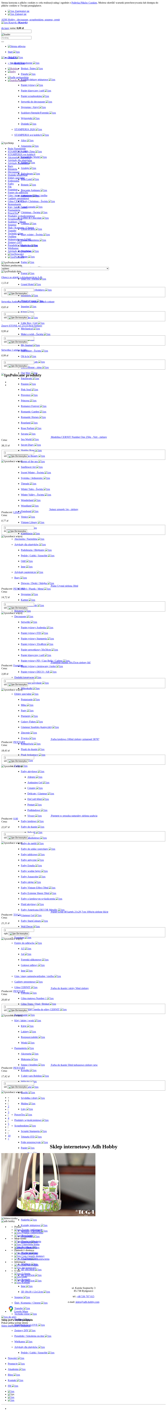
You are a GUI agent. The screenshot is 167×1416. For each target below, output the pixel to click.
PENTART (19, 588)
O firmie (25, 1273)
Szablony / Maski (17, 221)
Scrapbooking (15, 218)
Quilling (12, 236)
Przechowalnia (29, 1247)
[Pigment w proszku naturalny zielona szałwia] (26, 815)
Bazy (10, 166)
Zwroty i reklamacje (31, 1229)
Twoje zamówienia (31, 1241)
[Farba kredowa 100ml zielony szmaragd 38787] (26, 739)
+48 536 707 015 (85, 1296)
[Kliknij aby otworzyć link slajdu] (18, 77)
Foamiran (13, 189)
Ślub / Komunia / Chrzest (21, 227)
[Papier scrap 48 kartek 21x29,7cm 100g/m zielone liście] (26, 911)
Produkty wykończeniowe (21, 216)
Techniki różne (15, 233)
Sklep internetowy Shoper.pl (15, 1325)
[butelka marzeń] (17, 80)
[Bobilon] (13, 68)
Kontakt (25, 1279)
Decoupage (14, 172)
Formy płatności (29, 1253)
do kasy (5, 28)
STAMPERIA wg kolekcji (21, 154)
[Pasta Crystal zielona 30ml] (26, 585)
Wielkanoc (13, 248)
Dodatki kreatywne (18, 175)
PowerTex (13, 213)
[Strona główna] (16, 46)
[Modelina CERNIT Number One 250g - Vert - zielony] (26, 437)
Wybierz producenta (11, 265)
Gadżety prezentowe (18, 198)
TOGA (17, 914)
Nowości (12, 1408)
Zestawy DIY (15, 242)
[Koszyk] (11, 1400)
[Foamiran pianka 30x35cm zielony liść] (26, 662)
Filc (10, 186)
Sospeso (12, 224)
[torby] (12, 71)
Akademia (13, 1414)
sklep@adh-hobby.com (87, 1302)
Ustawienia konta (30, 1244)
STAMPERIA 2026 (18, 151)
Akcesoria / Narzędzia (19, 157)
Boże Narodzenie (17, 148)
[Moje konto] (11, 1397)
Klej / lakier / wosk (17, 207)
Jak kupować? (28, 1267)
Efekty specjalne (16, 177)
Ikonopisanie (14, 204)
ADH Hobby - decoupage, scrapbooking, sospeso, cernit (30, 19)
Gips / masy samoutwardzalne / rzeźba (27, 195)
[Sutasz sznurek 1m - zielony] (25, 509)
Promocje (13, 1411)
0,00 (15, 818)
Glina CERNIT (16, 201)
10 (9, 1135)
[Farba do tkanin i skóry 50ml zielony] (26, 988)
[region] (83, 103)
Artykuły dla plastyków (20, 160)
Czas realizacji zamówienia (35, 1259)
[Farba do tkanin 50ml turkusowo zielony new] (26, 1065)
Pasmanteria (14, 210)
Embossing (13, 180)
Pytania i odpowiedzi (32, 1232)
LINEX (17, 512)
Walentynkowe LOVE (19, 239)
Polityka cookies (29, 1264)
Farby (11, 183)
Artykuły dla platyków (19, 251)
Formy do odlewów (18, 192)
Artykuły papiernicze (19, 163)
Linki (24, 1276)
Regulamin (27, 1235)
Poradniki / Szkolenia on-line (23, 245)
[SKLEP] (11, 1391)
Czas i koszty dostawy (33, 1256)
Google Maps (21, 1311)
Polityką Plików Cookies (84, 2)
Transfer (12, 230)
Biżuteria (12, 169)
